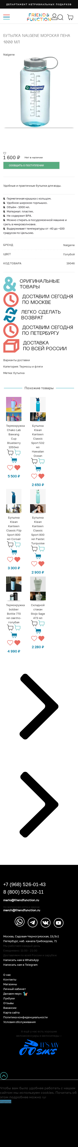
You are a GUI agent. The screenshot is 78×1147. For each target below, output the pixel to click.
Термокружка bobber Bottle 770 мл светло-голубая (15, 613)
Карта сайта (11, 1012)
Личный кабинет (14, 989)
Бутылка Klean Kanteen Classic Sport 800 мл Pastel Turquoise (38, 530)
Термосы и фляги (31, 366)
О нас (7, 974)
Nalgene (9, 54)
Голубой (69, 254)
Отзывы (8, 1003)
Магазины (10, 984)
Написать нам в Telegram (20, 964)
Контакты (9, 979)
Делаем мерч (12, 993)
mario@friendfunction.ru (21, 900)
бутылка (18, 373)
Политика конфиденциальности (25, 1017)
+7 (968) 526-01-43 (24, 884)
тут (44, 1097)
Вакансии (9, 1007)
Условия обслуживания (19, 1022)
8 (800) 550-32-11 (23, 892)
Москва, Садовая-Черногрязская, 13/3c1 (31, 936)
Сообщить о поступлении (26, 165)
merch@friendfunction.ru (21, 910)
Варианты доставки (16, 360)
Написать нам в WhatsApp (21, 960)
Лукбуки (9, 998)
